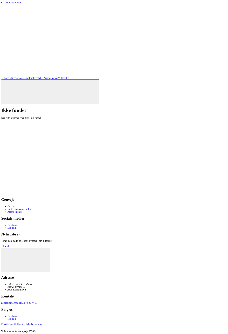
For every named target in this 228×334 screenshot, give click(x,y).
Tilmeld (5, 246)
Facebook (12, 225)
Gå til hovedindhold (11, 2)
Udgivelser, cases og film (21, 78)
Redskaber (38, 78)
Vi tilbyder (63, 78)
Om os (10, 206)
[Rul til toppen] (25, 260)
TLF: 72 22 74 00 (28, 303)
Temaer (5, 78)
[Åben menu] (74, 91)
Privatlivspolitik (9, 324)
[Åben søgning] (25, 91)
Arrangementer (50, 78)
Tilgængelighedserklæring (29, 324)
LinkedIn (11, 227)
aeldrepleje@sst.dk (10, 303)
